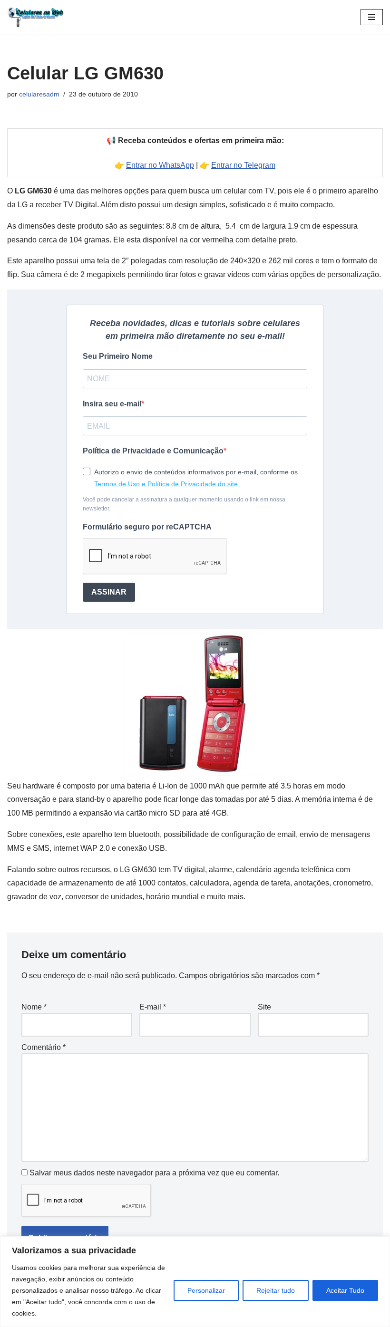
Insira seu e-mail (112, 404)
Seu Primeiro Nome (118, 356)
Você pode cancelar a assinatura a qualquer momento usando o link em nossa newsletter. (184, 504)
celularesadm (39, 94)
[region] (195, 1281)
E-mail (152, 1007)
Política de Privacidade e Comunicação (153, 451)
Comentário (43, 1047)
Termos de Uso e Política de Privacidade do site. (167, 484)
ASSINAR (109, 592)
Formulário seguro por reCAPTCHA (147, 527)
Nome (34, 1007)
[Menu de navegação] (372, 17)
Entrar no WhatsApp (160, 165)
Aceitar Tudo (345, 1290)
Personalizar (206, 1290)
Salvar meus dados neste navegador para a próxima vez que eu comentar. (154, 1173)
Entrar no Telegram (243, 165)
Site (264, 1007)
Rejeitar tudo (275, 1290)
